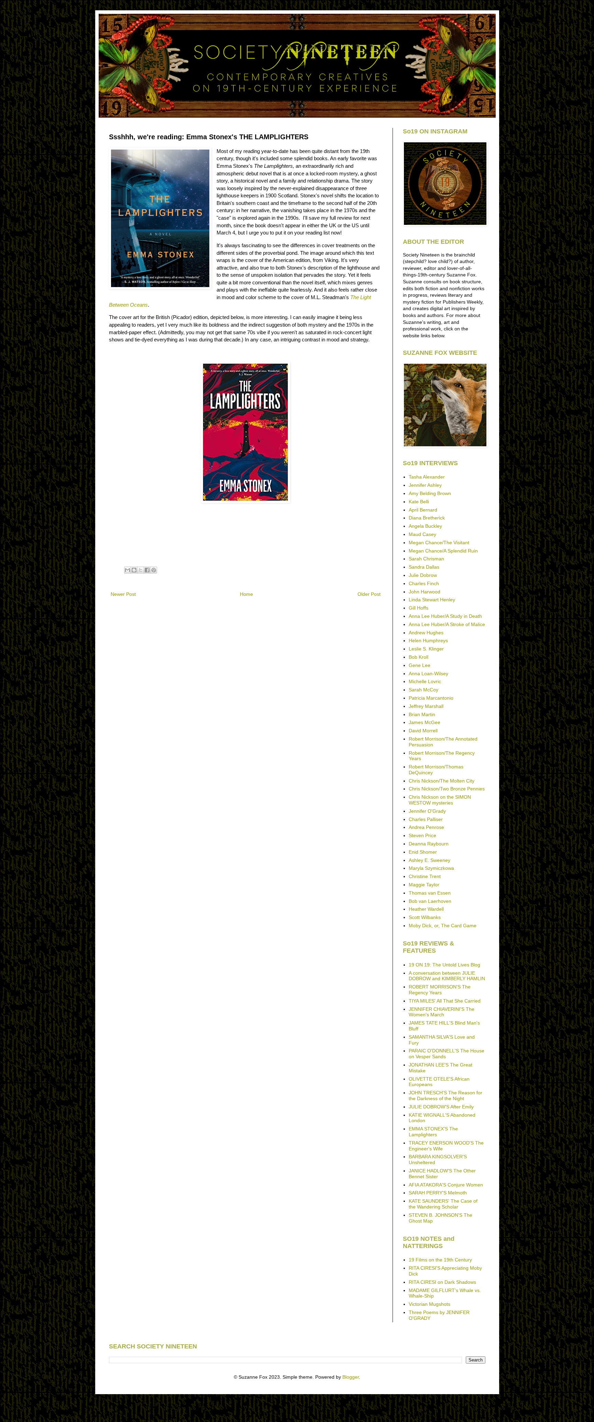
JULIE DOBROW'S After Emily (441, 1106)
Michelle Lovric (425, 681)
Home (246, 594)
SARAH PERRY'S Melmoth (438, 1192)
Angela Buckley (425, 526)
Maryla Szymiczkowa (431, 868)
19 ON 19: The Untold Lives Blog (444, 964)
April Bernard (423, 510)
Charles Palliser (426, 819)
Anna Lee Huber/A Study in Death (445, 616)
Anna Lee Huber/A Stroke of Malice (447, 624)
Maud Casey (422, 534)
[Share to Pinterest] (153, 570)
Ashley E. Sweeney (429, 860)
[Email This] (127, 570)
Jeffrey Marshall (426, 706)
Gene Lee (419, 665)
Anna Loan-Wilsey (428, 673)
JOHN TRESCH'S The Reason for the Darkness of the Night (445, 1095)
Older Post (369, 594)
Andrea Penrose (426, 827)
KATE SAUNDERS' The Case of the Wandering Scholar (443, 1204)
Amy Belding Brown (430, 493)
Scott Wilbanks (425, 917)
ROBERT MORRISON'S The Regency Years (440, 989)
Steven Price (422, 835)
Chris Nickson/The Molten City (441, 781)
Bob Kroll (418, 657)
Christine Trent (425, 876)
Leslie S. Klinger (426, 649)
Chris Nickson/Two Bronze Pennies (447, 788)
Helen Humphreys (428, 640)
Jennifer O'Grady (427, 811)
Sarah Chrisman (426, 558)
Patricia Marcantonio (431, 698)
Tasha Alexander (427, 477)
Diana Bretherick (427, 518)
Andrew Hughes (426, 632)
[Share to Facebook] (147, 570)
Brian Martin (422, 714)
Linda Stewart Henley (432, 599)
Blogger (350, 1377)
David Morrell (423, 730)
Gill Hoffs (418, 608)
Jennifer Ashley (425, 485)
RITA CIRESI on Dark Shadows (442, 1282)
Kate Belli (419, 501)
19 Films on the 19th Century (440, 1259)
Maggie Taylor (424, 884)
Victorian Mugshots (429, 1304)
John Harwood (424, 591)
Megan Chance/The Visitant (439, 542)
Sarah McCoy (423, 689)
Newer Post (123, 594)
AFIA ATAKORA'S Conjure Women (446, 1185)
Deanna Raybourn (429, 843)
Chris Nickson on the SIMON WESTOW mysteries (440, 800)
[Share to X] (140, 570)
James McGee (424, 722)
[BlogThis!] (134, 570)
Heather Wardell (426, 909)
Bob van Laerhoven (430, 901)
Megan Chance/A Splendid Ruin (443, 551)
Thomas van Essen (430, 893)
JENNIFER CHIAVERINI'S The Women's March (441, 1012)
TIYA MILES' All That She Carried (445, 1001)
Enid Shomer (423, 852)
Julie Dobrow (423, 575)
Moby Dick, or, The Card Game (442, 925)
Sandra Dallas (424, 567)
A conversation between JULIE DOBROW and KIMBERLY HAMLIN (447, 976)
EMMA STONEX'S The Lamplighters (433, 1131)
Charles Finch (424, 583)
